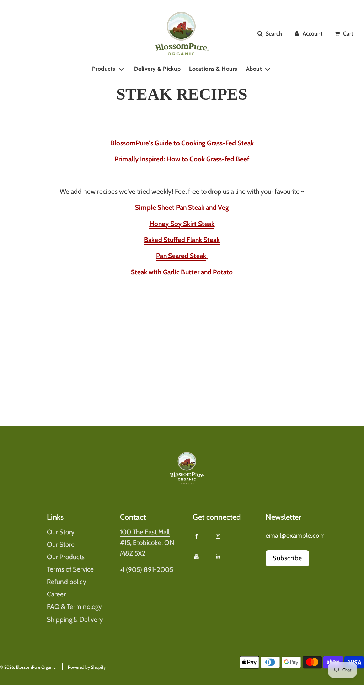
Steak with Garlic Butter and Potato (182, 272)
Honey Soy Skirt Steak (181, 224)
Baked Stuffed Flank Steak (182, 240)
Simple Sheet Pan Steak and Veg (182, 207)
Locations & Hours (213, 68)
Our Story (61, 532)
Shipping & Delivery (75, 619)
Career (56, 594)
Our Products (66, 557)
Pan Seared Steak (181, 256)
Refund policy (66, 582)
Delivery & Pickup (157, 68)
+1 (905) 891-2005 (146, 570)
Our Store (61, 544)
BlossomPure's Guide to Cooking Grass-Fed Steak (182, 143)
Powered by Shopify (87, 667)
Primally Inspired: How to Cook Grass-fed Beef (181, 159)
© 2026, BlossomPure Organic (27, 667)
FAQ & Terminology (74, 607)
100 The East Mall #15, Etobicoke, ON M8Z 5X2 (147, 543)
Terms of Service (70, 569)
